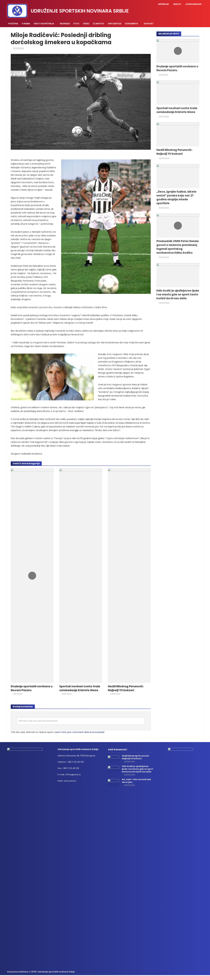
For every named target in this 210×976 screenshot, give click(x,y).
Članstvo (98, 23)
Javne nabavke (193, 4)
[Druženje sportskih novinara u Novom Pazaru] (32, 575)
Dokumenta (131, 23)
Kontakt (149, 23)
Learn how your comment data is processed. (80, 732)
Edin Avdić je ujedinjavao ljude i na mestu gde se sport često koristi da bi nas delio (177, 294)
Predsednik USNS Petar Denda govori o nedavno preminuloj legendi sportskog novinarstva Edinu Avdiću (177, 247)
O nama (26, 23)
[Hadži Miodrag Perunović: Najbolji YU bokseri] (129, 575)
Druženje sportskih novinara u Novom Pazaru (31, 688)
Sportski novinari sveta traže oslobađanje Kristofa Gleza (79, 688)
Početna (13, 23)
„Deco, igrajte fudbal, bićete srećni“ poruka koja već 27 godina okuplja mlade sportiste (176, 197)
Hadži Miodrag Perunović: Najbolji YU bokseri (126, 688)
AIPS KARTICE (114, 23)
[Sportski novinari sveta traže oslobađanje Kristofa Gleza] (80, 575)
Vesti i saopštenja (44, 23)
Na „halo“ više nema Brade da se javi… (136, 781)
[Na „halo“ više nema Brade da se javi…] (113, 782)
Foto (76, 23)
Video (86, 23)
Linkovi (177, 4)
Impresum (163, 4)
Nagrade (65, 23)
